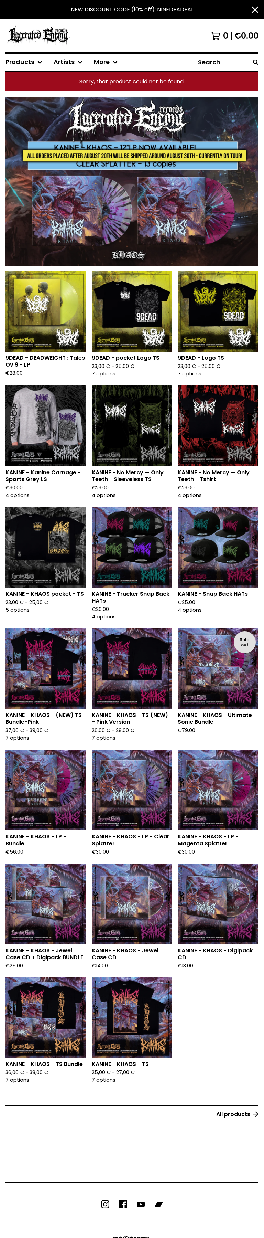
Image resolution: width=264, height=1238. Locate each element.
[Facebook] (123, 1204)
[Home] (39, 36)
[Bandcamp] (159, 1204)
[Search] (255, 62)
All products (233, 1114)
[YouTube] (141, 1204)
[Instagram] (105, 1204)
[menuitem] (24, 62)
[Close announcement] (255, 9)
